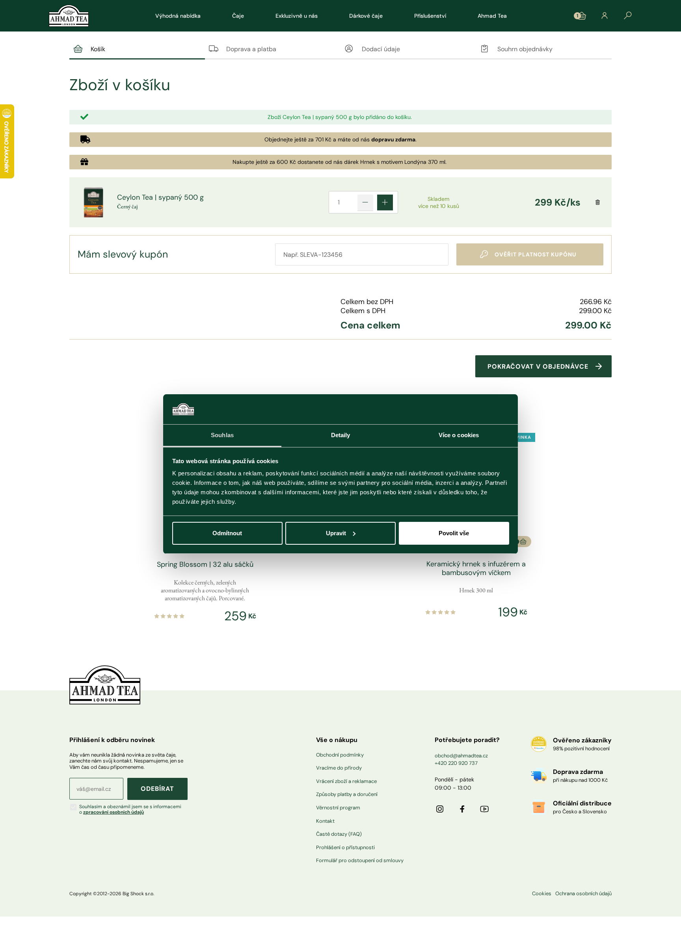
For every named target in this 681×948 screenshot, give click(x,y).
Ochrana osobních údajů (583, 893)
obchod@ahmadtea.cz (461, 755)
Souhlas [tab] (222, 435)
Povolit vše (454, 533)
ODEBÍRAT (157, 789)
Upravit (336, 533)
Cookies (541, 893)
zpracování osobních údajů (113, 812)
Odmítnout (227, 533)
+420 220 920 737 (456, 763)
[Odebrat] (597, 202)
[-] (365, 202)
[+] (385, 202)
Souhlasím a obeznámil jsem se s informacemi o (130, 809)
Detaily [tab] (340, 435)
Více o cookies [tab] (459, 435)
